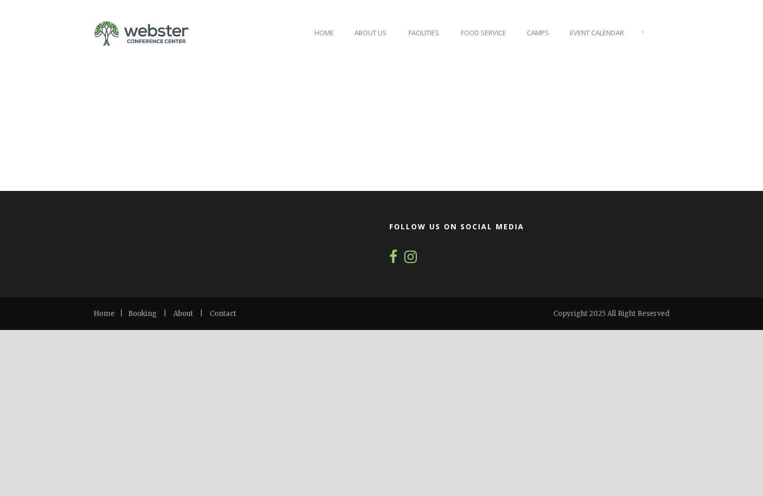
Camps (538, 32)
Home (324, 32)
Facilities (423, 32)
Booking (142, 313)
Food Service (483, 32)
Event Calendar (597, 32)
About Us (371, 32)
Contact (223, 313)
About (183, 313)
